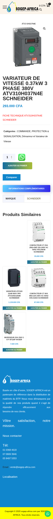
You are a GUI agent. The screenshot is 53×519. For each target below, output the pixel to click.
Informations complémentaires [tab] (26, 188)
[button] (44, 28)
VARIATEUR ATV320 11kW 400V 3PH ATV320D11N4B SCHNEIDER (14, 294)
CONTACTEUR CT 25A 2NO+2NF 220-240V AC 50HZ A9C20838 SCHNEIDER (38, 248)
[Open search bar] (40, 9)
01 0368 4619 (10, 450)
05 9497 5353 (10, 458)
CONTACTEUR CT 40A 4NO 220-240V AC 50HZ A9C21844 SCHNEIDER (38, 296)
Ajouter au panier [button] (39, 262)
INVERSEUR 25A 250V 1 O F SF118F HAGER (14, 339)
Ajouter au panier (17, 166)
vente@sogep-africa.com (22, 467)
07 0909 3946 (10, 454)
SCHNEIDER (34, 198)
